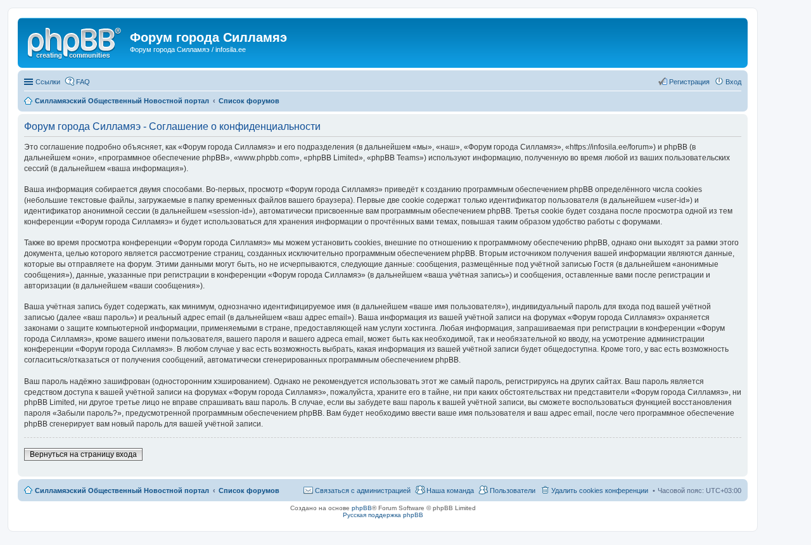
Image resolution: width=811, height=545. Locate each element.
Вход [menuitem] (733, 82)
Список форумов (249, 490)
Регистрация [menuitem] (689, 82)
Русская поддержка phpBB (383, 514)
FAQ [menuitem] (83, 82)
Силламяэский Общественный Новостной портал (122, 490)
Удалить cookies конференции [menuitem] (599, 490)
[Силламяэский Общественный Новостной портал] (75, 41)
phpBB (362, 507)
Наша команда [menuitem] (450, 490)
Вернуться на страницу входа (83, 454)
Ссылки (47, 82)
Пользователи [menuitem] (512, 490)
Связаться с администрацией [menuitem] (363, 490)
